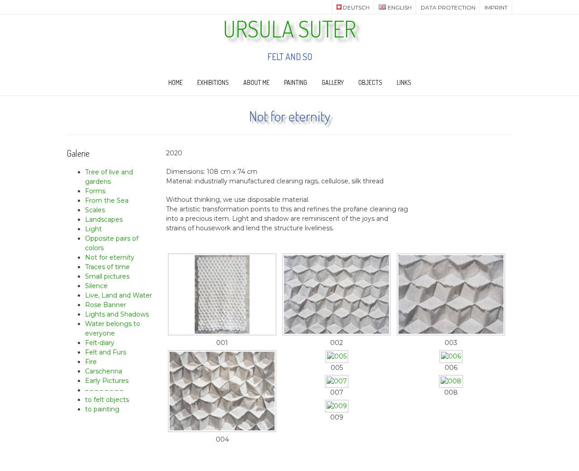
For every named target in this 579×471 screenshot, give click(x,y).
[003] (451, 333)
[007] (337, 381)
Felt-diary (99, 343)
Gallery (333, 82)
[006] (451, 356)
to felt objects (107, 400)
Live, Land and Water (118, 295)
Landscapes (104, 219)
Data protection (448, 7)
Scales (95, 210)
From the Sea (106, 200)
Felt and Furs (105, 352)
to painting (102, 409)
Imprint (496, 7)
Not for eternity (109, 257)
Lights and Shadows (117, 314)
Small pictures (107, 276)
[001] (222, 333)
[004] (222, 430)
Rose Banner (105, 305)
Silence (96, 286)
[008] (451, 381)
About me (256, 82)
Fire (91, 362)
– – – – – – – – (104, 390)
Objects (370, 82)
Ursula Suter (289, 29)
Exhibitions (213, 82)
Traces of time (107, 267)
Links (404, 82)
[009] (337, 406)
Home (175, 82)
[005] (336, 356)
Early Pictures (106, 381)
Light (93, 229)
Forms (95, 191)
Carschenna (103, 371)
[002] (336, 333)
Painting (295, 82)
